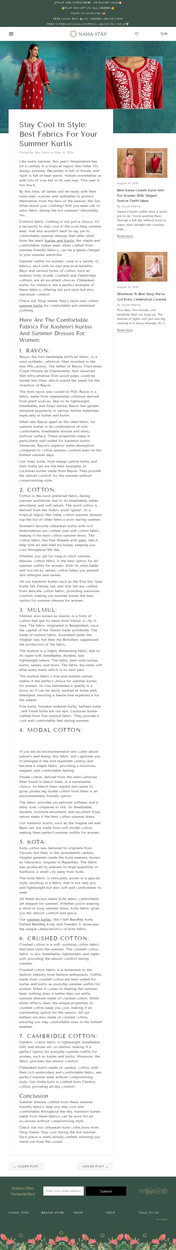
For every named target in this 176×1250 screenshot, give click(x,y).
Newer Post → (95, 1166)
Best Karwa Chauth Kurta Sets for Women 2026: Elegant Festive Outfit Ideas (140, 195)
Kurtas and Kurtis (59, 241)
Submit (106, 1191)
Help (110, 1212)
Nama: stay (19, 1212)
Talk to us (149, 1212)
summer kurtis (31, 306)
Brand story (53, 1212)
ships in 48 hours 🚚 (88, 13)
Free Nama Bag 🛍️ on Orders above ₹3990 (88, 18)
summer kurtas (39, 919)
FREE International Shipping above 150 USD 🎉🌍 (88, 24)
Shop (78, 1212)
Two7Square (161, 1219)
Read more (125, 236)
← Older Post (26, 1166)
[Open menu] (15, 34)
